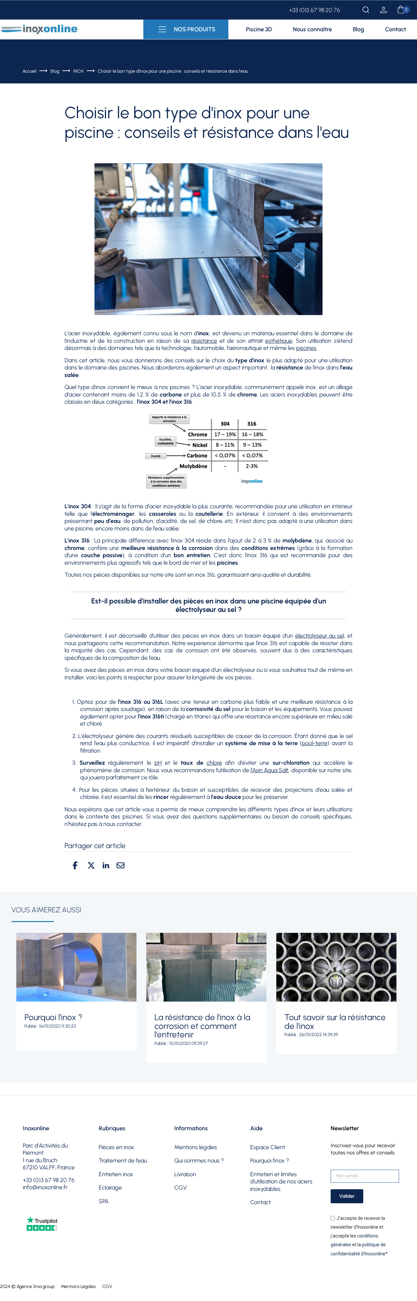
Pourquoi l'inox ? (53, 1017)
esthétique (278, 340)
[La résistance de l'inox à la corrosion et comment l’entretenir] (206, 967)
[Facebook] (29, 1209)
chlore (214, 762)
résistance (204, 340)
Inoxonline (36, 1128)
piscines (306, 348)
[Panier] (401, 10)
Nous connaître (312, 29)
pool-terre (314, 743)
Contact (395, 29)
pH (158, 762)
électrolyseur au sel (319, 635)
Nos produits (194, 29)
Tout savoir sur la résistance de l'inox (335, 1021)
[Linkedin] (78, 1209)
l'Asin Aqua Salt (270, 770)
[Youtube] (62, 1209)
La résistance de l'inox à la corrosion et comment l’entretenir (202, 1026)
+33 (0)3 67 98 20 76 (314, 10)
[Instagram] (45, 1209)
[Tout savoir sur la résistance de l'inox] (336, 967)
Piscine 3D (259, 29)
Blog (358, 29)
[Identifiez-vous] (383, 11)
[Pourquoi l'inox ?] (76, 967)
